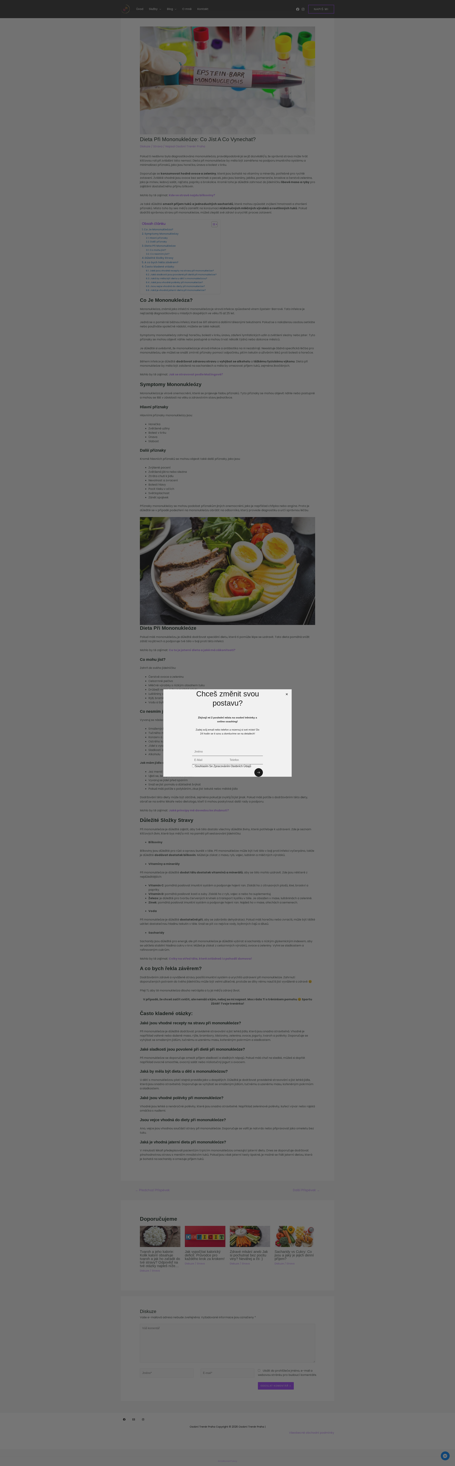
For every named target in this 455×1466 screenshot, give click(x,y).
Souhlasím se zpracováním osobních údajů (223, 766)
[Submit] (258, 772)
